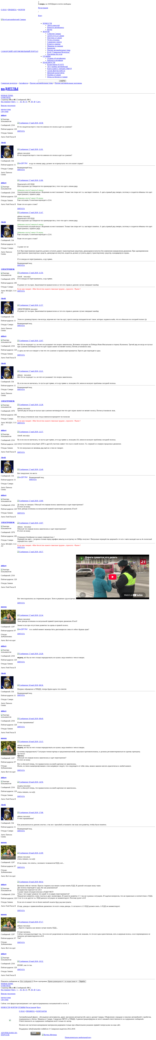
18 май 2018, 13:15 (36, 742)
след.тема (4, 111)
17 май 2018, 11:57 (35, 305)
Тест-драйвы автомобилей (57, 67)
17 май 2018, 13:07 (36, 523)
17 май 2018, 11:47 (35, 212)
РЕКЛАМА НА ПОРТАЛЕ (9, 1034)
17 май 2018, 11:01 (35, 149)
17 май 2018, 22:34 (36, 615)
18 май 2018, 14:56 (36, 782)
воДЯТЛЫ (9, 89)
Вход (40, 16)
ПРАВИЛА (12, 10)
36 (23, 102)
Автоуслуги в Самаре (55, 36)
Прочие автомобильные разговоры (68, 83)
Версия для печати (8, 106)
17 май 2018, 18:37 (36, 552)
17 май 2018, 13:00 (36, 501)
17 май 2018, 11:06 (35, 180)
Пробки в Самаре (54, 75)
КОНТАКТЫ (41, 1011)
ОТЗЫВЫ (47, 56)
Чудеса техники (53, 40)
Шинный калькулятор (55, 73)
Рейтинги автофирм (55, 60)
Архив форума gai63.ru (56, 71)
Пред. (13, 102)
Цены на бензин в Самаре (57, 77)
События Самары (54, 34)
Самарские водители (9, 83)
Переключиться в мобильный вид (78, 1037)
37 (26, 102)
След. (38, 102)
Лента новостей (53, 25)
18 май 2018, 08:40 (36, 719)
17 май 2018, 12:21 (36, 371)
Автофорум (23, 83)
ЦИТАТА (21, 131)
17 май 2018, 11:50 (35, 273)
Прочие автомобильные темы (58, 50)
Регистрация (43, 8)
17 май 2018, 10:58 (36, 123)
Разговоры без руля (54, 54)
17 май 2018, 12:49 (36, 469)
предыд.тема (6, 109)
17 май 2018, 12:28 (36, 405)
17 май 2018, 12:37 (36, 432)
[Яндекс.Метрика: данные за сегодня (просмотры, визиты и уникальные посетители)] (49, 1035)
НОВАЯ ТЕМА (7, 95)
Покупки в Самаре (54, 38)
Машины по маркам (55, 46)
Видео (49, 30)
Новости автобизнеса (55, 27)
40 (34, 102)
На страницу (6, 102)
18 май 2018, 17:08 (36, 812)
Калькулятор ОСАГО (55, 64)
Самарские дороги (54, 42)
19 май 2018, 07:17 (36, 922)
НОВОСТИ (47, 23)
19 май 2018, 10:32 (36, 961)
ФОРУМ (21, 10)
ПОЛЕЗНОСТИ (49, 62)
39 (32, 102)
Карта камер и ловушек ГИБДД (59, 69)
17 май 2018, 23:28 (36, 654)
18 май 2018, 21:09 (36, 853)
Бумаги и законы (53, 44)
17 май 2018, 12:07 (36, 341)
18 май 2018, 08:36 (36, 685)
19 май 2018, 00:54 (36, 882)
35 (21, 102)
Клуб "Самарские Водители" (58, 52)
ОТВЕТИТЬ (6, 98)
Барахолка (51, 48)
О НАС (4, 10)
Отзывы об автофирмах (56, 58)
